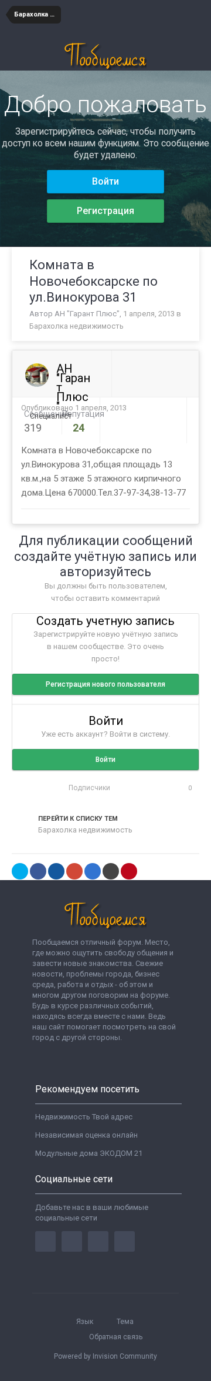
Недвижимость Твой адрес (83, 1116)
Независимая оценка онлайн (86, 1135)
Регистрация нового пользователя (105, 684)
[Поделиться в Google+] (74, 871)
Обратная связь (115, 1337)
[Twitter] (72, 1241)
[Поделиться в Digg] (56, 871)
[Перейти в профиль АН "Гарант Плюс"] (37, 375)
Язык (85, 1322)
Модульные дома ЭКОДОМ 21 (88, 1153)
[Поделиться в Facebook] (38, 871)
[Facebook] (45, 1241)
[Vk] (124, 1241)
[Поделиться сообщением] (187, 408)
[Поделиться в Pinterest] (129, 871)
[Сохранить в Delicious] (92, 871)
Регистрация (105, 210)
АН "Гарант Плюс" (87, 313)
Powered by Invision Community (105, 1356)
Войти (105, 181)
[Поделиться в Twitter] (20, 871)
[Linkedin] (98, 1241)
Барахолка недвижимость (76, 326)
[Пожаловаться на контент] (173, 408)
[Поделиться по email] (111, 871)
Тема (126, 1322)
